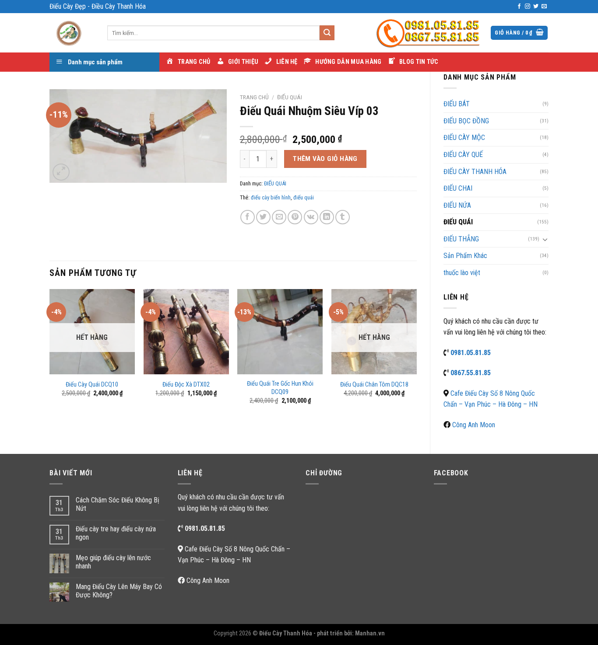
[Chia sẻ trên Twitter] (263, 217)
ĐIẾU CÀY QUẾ (463, 154)
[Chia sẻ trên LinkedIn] (327, 217)
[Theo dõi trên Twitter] (535, 6)
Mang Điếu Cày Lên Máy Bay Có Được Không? (119, 590)
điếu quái (303, 197)
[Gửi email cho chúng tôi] (544, 6)
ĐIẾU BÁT (456, 104)
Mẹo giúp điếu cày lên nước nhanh (113, 562)
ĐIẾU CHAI (457, 188)
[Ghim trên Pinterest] (295, 217)
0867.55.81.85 (470, 373)
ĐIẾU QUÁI (458, 222)
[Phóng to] (61, 172)
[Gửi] (327, 32)
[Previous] (49, 354)
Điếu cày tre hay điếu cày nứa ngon (116, 533)
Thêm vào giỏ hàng (325, 159)
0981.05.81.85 (470, 353)
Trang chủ (254, 97)
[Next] (416, 354)
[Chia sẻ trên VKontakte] (311, 217)
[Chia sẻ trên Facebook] (247, 217)
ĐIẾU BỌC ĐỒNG (466, 121)
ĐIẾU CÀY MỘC (464, 137)
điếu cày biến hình (271, 197)
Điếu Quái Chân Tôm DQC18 (374, 384)
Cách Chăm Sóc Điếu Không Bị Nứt (117, 504)
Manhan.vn (370, 633)
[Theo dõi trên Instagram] (527, 6)
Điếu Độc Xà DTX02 (186, 384)
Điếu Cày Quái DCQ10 (92, 384)
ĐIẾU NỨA (457, 205)
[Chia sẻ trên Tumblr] (342, 217)
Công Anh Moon (473, 425)
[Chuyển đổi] (545, 239)
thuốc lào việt (461, 272)
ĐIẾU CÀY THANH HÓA (475, 171)
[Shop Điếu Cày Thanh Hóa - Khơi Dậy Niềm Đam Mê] (71, 32)
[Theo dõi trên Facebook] (519, 6)
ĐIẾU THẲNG (461, 239)
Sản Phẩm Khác (465, 255)
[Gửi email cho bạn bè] (279, 217)
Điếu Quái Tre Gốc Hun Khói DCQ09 (280, 388)
